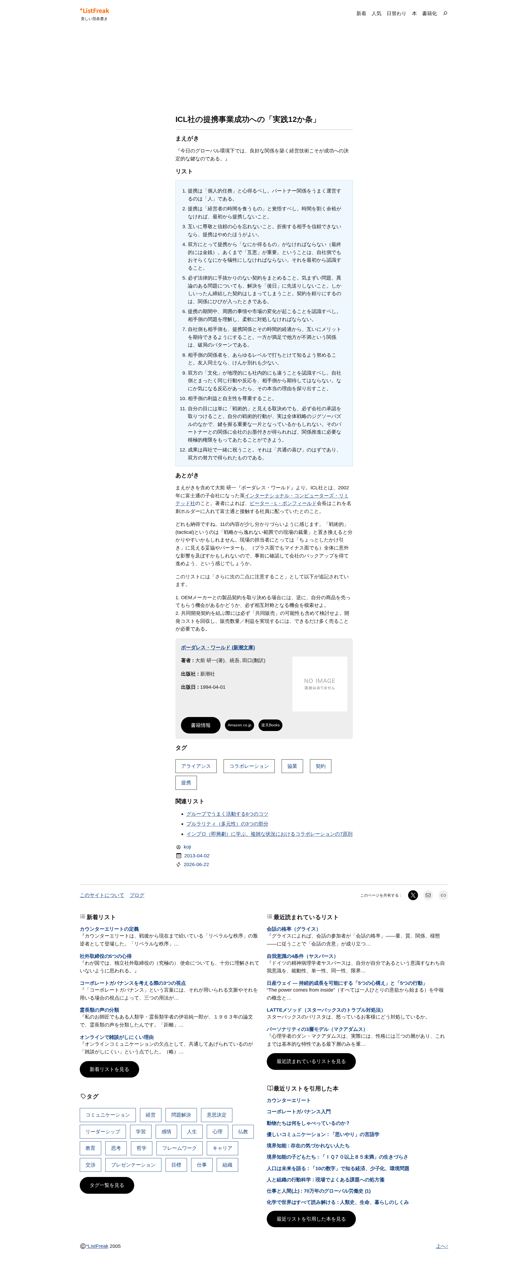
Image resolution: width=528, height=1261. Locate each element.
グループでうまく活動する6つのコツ (227, 814)
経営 (151, 1115)
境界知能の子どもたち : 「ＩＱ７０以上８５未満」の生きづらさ (337, 1157)
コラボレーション (249, 766)
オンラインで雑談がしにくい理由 (117, 1037)
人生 (192, 1131)
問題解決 (181, 1115)
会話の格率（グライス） (294, 929)
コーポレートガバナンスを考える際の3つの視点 (133, 983)
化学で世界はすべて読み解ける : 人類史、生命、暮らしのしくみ (338, 1202)
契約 (321, 766)
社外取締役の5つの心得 (106, 956)
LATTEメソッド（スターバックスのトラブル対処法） (326, 1010)
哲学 (142, 1148)
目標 (176, 1165)
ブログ (137, 895)
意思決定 (217, 1115)
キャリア (222, 1148)
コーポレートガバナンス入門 (299, 1111)
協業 (292, 766)
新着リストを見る (109, 1069)
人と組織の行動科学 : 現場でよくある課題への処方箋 (325, 1179)
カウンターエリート (289, 1100)
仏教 (243, 1131)
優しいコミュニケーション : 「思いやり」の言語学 (323, 1134)
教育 (90, 1148)
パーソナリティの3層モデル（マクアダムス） (317, 1029)
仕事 (202, 1165)
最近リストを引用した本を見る (311, 1219)
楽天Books (270, 725)
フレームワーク (179, 1148)
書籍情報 (201, 725)
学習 (141, 1131)
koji (187, 847)
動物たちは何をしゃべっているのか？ (308, 1123)
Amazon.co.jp (239, 725)
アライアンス (196, 766)
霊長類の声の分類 (99, 1010)
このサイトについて (102, 895)
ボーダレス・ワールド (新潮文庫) (218, 647)
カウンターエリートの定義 (109, 929)
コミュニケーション (108, 1115)
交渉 (90, 1165)
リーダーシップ (103, 1131)
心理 (217, 1131)
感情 (166, 1131)
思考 (116, 1148)
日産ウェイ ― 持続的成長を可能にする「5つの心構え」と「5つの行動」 (347, 983)
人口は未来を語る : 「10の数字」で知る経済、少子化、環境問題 (338, 1168)
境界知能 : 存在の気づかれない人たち (308, 1145)
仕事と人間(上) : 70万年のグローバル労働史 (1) (319, 1191)
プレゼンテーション (133, 1165)
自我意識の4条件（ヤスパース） (303, 956)
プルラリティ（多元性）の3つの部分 (227, 824)
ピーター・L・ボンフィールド (283, 503)
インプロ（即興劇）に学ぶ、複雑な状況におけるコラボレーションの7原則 (269, 834)
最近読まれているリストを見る (311, 1061)
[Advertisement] (264, 71)
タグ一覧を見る (107, 1185)
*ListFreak (94, 10)
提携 (186, 782)
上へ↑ (442, 1246)
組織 (227, 1165)
